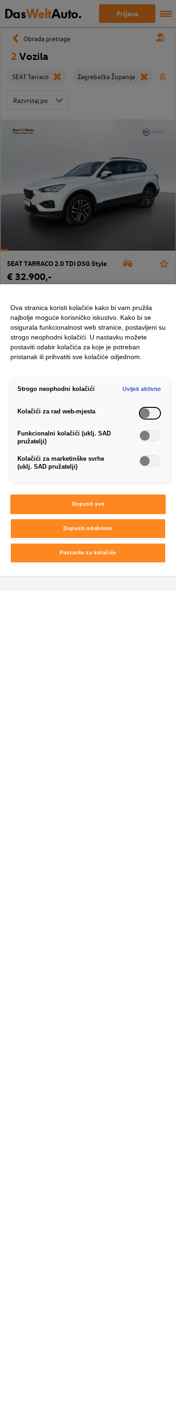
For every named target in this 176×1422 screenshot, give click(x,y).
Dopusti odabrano (88, 528)
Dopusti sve (88, 504)
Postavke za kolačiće (88, 552)
